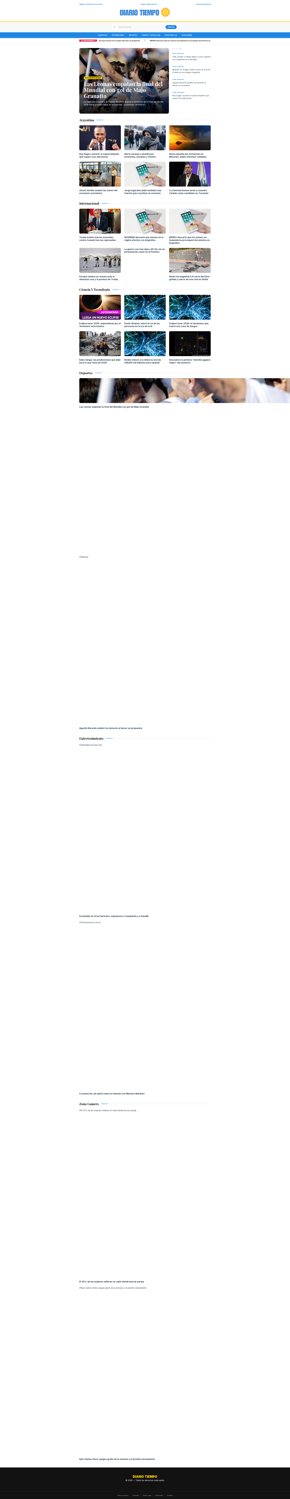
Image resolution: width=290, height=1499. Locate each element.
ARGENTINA (102, 35)
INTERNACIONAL (118, 35)
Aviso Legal (147, 1495)
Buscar (171, 27)
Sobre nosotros (122, 1495)
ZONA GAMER (187, 35)
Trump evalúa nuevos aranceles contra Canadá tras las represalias (174, 41)
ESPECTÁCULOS (171, 35)
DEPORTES (133, 35)
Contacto (135, 1495)
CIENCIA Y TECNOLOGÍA (151, 35)
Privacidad (159, 1495)
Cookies (170, 1495)
